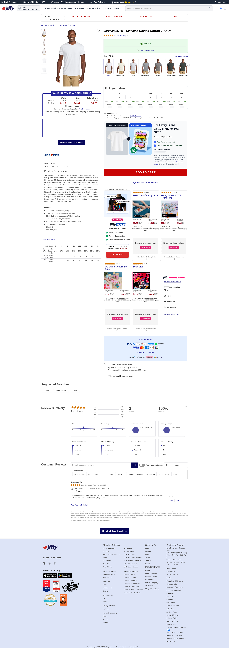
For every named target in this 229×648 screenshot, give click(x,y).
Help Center (171, 568)
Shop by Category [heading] (111, 545)
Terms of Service (173, 621)
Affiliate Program (173, 606)
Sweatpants (107, 588)
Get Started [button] (117, 254)
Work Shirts (107, 567)
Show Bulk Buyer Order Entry (114, 531)
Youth (147, 558)
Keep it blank (164, 474)
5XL (181, 94)
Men (147, 554)
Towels (105, 616)
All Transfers (129, 551)
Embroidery (121, 474)
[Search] (210, 8)
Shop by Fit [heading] (150, 545)
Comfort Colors (151, 576)
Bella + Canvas (151, 573)
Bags (105, 601)
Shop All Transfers (172, 282)
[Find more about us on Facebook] (44, 563)
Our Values (171, 603)
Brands (117, 8)
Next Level (149, 579)
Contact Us (171, 572)
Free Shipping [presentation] (114, 16)
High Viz (106, 609)
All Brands (149, 586)
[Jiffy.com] (8, 8)
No (178, 500)
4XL (171, 94)
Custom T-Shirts (130, 577)
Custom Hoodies (130, 580)
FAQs (169, 578)
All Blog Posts (172, 612)
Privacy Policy (172, 618)
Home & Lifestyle (110, 613)
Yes (171, 500)
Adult (147, 548)
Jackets (106, 564)
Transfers (79, 8)
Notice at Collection (174, 635)
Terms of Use (134, 647)
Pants (105, 585)
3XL (161, 94)
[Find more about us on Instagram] (49, 563)
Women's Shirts (109, 574)
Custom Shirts (93, 8)
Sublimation (169, 302)
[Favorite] (98, 30)
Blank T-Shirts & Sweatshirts (58, 8)
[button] (70, 57)
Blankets (106, 622)
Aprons (105, 619)
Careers (170, 599)
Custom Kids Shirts (131, 587)
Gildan (147, 570)
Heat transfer (108, 474)
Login (219, 8)
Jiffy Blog (170, 609)
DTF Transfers (129, 554)
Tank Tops (107, 561)
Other (175, 474)
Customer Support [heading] (175, 545)
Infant (147, 564)
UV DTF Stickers (130, 564)
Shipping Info (172, 584)
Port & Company (135, 116)
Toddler (148, 561)
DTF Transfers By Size (172, 288)
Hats (104, 598)
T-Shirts (106, 551)
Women (148, 551)
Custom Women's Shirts (133, 590)
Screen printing (93, 474)
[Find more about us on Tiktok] (54, 563)
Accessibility (171, 624)
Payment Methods (174, 590)
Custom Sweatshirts (132, 583)
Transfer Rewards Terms (176, 627)
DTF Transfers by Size (133, 558)
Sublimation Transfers (132, 561)
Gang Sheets (170, 307)
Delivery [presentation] (175, 16)
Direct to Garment (136, 474)
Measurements (49, 239)
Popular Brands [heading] (152, 567)
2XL (150, 94)
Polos (105, 558)
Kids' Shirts (107, 577)
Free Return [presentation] (146, 16)
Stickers (107, 8)
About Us (170, 596)
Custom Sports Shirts (132, 593)
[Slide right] (188, 65)
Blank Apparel (108, 548)
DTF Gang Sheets (131, 567)
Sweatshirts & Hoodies (111, 554)
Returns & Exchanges (175, 587)
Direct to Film (79, 474)
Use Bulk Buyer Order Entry (71, 142)
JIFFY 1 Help (172, 575)
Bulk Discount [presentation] (81, 16)
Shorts (105, 591)
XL (140, 94)
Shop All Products (152, 589)
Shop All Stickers (172, 314)
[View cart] (225, 8)
